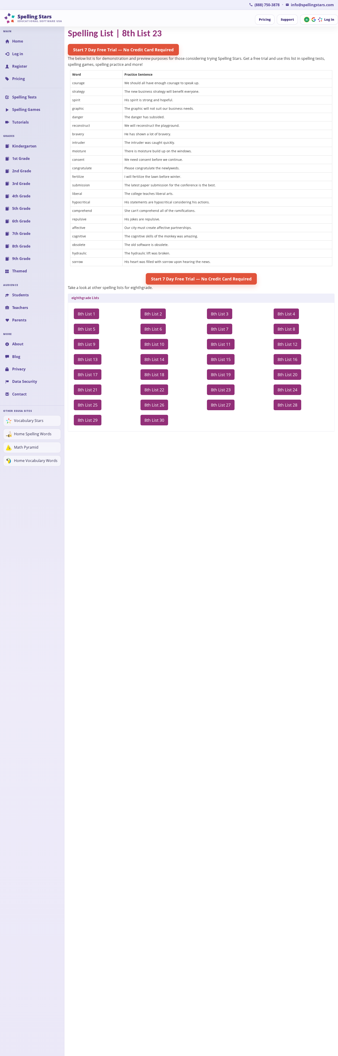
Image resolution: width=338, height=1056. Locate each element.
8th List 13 (87, 359)
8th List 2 (153, 314)
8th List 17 (87, 374)
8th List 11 (221, 344)
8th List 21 (87, 389)
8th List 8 (286, 329)
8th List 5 (86, 329)
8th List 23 (221, 389)
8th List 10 (154, 344)
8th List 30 (154, 420)
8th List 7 (219, 329)
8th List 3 (219, 314)
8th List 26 (154, 405)
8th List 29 (87, 420)
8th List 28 (287, 405)
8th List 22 (154, 389)
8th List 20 (287, 374)
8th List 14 (154, 359)
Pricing (265, 19)
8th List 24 (287, 389)
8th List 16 (287, 359)
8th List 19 (221, 374)
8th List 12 (287, 344)
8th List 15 (221, 359)
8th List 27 (221, 405)
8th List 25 (87, 405)
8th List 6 (153, 329)
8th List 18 (154, 374)
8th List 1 (86, 314)
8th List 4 (286, 314)
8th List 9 (86, 344)
